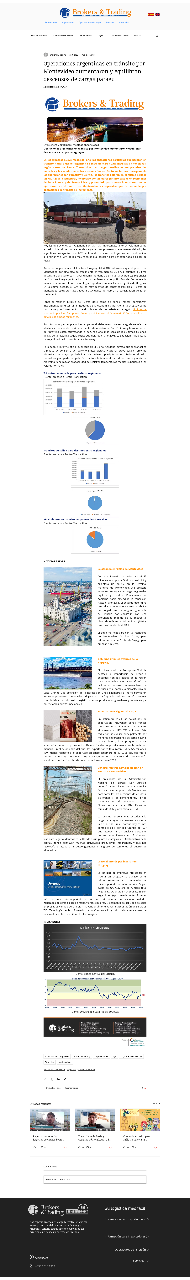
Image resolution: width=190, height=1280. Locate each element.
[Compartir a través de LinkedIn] (58, 1079)
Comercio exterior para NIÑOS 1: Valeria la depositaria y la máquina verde (138, 1138)
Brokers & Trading (82, 1056)
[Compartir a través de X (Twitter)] (51, 1079)
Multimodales (65, 1062)
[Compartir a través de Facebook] (45, 1079)
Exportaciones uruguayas (57, 1056)
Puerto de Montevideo (63, 35)
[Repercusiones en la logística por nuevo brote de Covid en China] (50, 1120)
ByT (114, 1056)
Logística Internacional (131, 1056)
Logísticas (102, 35)
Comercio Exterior (120, 35)
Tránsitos (49, 1062)
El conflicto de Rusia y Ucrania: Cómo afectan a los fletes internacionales (95, 1138)
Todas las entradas (38, 35)
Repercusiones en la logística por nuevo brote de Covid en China (49, 1138)
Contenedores (85, 35)
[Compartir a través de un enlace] (65, 1079)
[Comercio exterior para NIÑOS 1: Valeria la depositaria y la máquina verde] (140, 1120)
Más (136, 35)
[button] (157, 36)
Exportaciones (101, 1056)
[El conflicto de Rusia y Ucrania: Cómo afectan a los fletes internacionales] (95, 1120)
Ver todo (156, 1103)
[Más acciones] (144, 54)
